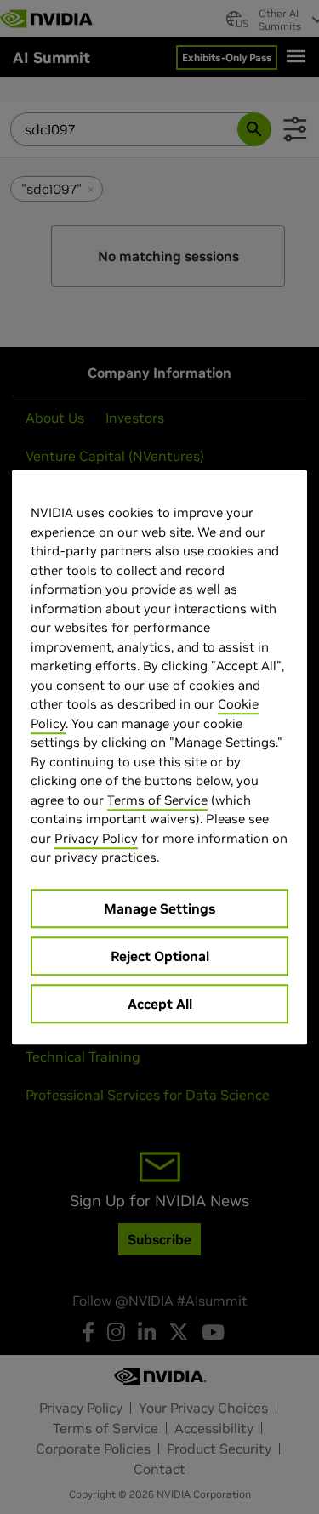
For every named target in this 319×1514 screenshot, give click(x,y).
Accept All (160, 1003)
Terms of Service (157, 800)
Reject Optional (160, 956)
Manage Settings (159, 908)
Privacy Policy (96, 838)
